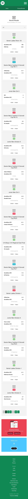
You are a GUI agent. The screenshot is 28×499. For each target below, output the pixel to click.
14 (15, 411)
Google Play (17, 433)
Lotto (14, 468)
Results (14, 466)
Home (14, 459)
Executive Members (14, 482)
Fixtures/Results (21, 8)
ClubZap (16, 495)
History (13, 475)
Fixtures (14, 462)
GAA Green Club (14, 480)
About (14, 470)
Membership (14, 488)
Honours (14, 478)
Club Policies (14, 484)
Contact (14, 473)
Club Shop (14, 490)
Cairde (14, 486)
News (7, 8)
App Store (10, 433)
